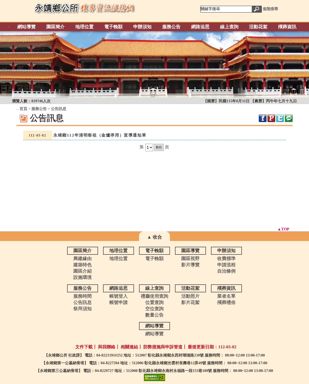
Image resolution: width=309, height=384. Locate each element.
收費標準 (226, 258)
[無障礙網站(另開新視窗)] (154, 377)
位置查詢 (154, 302)
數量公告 (154, 314)
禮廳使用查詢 (154, 296)
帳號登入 (118, 296)
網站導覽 (26, 26)
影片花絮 (190, 302)
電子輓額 (113, 26)
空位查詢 (154, 308)
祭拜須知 (82, 308)
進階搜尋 (270, 9)
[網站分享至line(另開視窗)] (289, 118)
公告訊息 (58, 109)
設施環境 (82, 277)
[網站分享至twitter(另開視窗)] (280, 118)
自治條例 (226, 271)
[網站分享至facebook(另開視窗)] (263, 118)
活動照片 (190, 296)
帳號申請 (118, 302)
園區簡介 (55, 26)
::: (9, 26)
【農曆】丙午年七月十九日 (274, 101)
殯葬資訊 (287, 26)
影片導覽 (190, 264)
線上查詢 (229, 26)
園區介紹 (82, 271)
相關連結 (129, 346)
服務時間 (82, 296)
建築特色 (82, 264)
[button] (256, 9)
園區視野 (190, 258)
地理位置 (84, 26)
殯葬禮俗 (226, 302)
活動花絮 (258, 26)
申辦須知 (142, 26)
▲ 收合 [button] (154, 237)
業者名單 (226, 296)
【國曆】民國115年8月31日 (227, 101)
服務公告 (171, 26)
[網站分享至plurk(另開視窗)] (271, 118)
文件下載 (84, 346)
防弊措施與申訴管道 (163, 346)
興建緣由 (82, 258)
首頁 (23, 109)
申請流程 (226, 264)
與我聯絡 (106, 346)
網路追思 (200, 26)
